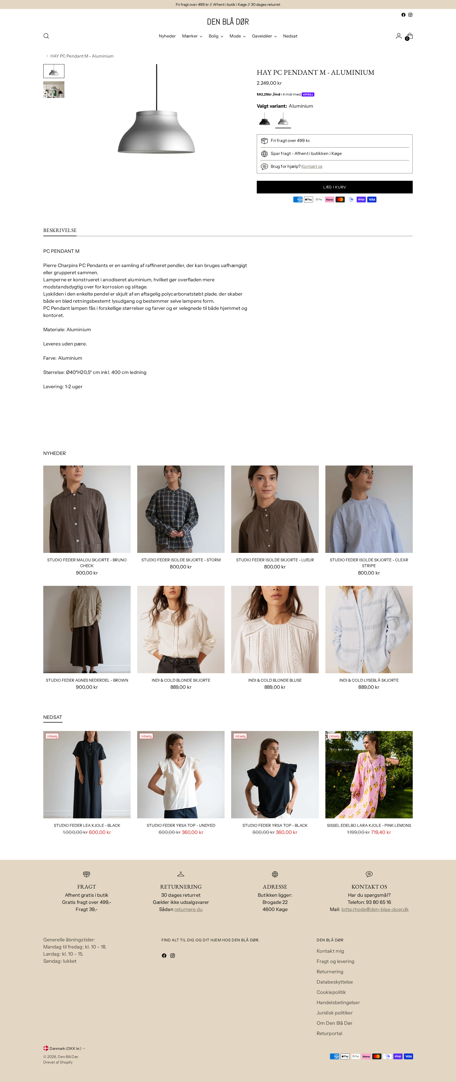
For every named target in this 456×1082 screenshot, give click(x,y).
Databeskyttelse (335, 982)
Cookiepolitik (331, 992)
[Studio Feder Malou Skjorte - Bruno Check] (87, 509)
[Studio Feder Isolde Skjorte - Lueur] (275, 509)
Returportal (329, 1033)
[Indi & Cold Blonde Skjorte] (181, 629)
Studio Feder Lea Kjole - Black (87, 825)
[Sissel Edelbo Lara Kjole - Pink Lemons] (369, 774)
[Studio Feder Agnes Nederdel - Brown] (87, 629)
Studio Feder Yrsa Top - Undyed (181, 825)
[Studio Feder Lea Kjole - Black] (87, 774)
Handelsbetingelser (338, 1002)
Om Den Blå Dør (335, 1023)
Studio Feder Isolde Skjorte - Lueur (275, 560)
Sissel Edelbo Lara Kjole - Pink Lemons (369, 825)
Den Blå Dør (68, 1056)
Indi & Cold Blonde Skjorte (181, 680)
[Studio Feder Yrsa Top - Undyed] (181, 774)
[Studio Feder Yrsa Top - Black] (275, 774)
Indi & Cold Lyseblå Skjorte (369, 680)
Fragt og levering (336, 961)
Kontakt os (311, 166)
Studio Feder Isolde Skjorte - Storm (181, 560)
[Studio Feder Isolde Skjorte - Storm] (181, 509)
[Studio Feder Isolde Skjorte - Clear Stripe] (369, 509)
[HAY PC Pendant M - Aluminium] (283, 121)
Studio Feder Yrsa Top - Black (275, 825)
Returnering (330, 972)
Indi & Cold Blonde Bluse (275, 680)
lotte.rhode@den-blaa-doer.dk (375, 909)
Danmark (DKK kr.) (66, 1048)
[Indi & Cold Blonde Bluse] (275, 629)
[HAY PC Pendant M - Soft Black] (265, 121)
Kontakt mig (330, 951)
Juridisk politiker (335, 1013)
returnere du (188, 909)
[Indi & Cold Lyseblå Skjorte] (369, 629)
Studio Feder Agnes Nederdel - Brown (87, 680)
